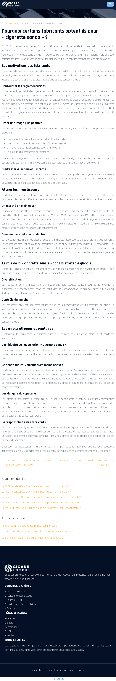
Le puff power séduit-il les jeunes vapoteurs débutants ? (32, 538)
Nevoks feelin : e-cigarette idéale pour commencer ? (29, 526)
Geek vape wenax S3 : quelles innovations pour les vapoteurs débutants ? (41, 497)
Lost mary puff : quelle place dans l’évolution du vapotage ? (85, 462)
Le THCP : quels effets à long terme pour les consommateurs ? (35, 486)
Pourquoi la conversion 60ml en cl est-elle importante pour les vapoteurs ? (42, 508)
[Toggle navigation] (110, 4)
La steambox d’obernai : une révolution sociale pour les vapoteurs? (38, 531)
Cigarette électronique (12, 23)
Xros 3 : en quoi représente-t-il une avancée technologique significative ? (28, 462)
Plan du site (58, 679)
